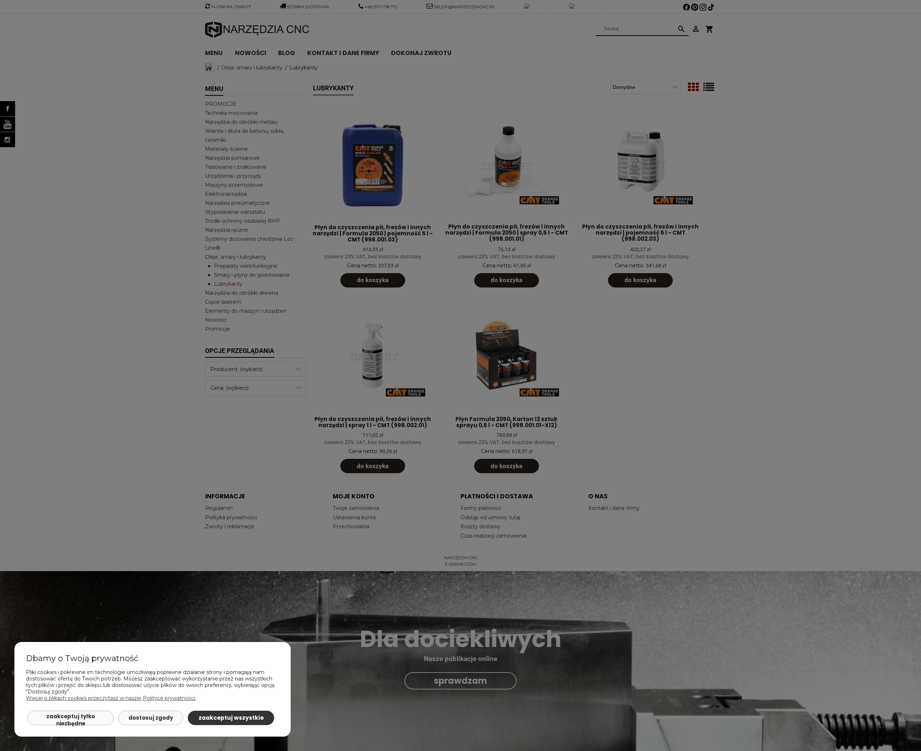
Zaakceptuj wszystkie (231, 717)
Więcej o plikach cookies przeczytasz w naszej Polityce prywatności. (111, 698)
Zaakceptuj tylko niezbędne (70, 718)
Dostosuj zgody (150, 717)
